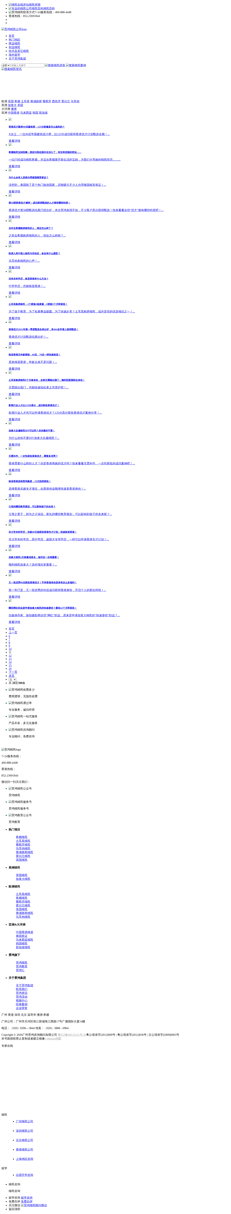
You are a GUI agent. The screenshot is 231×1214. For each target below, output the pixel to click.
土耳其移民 (23, 840)
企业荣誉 (21, 1008)
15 (10, 665)
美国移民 (21, 875)
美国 (20, 105)
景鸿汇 (20, 970)
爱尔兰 (65, 101)
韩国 (35, 112)
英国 (11, 101)
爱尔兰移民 (23, 856)
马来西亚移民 (24, 939)
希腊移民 (21, 837)
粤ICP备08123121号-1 (71, 1034)
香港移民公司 (24, 1149)
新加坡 (43, 112)
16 (10, 668)
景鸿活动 (21, 996)
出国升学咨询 (24, 1174)
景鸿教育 (21, 966)
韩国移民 (21, 943)
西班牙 (56, 101)
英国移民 (21, 859)
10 (10, 649)
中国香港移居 (24, 932)
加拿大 (12, 105)
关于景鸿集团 (24, 985)
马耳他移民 (23, 848)
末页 (11, 675)
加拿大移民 (23, 878)
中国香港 (13, 112)
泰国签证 (21, 935)
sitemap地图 (54, 1038)
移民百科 (49, 8)
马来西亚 (26, 112)
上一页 (13, 632)
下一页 (13, 671)
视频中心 (21, 1000)
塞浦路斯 (36, 101)
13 (10, 658)
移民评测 (34, 4)
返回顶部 (14, 1209)
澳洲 (14, 108)
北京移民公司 (24, 1140)
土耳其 (25, 101)
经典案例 (21, 1004)
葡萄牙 (47, 101)
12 (10, 655)
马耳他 (75, 101)
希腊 (17, 101)
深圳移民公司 (24, 1130)
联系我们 (21, 989)
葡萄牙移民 (23, 844)
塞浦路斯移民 (24, 852)
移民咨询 (14, 1191)
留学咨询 (26, 1197)
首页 (11, 628)
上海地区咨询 (24, 1158)
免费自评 (26, 1201)
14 (10, 662)
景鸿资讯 (21, 992)
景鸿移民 (21, 962)
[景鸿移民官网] (14, 29)
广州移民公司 (24, 1121)
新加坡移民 (23, 947)
